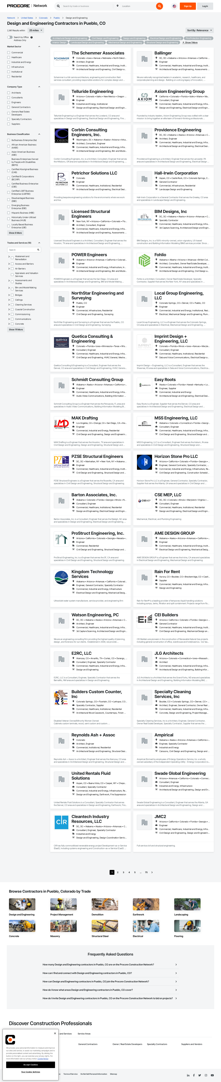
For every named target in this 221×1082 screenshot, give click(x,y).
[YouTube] (212, 1075)
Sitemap (113, 1074)
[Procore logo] (18, 6)
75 (146, 872)
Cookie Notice (42, 1059)
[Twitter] (199, 1075)
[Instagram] (206, 1075)
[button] (8, 52)
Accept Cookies (30, 1065)
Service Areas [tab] (84, 1033)
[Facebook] (194, 1075)
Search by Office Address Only (21, 38)
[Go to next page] (152, 872)
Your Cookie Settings (30, 1072)
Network (40, 5)
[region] (30, 1054)
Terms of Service (70, 1074)
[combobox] (138, 6)
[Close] (55, 1033)
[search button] (159, 6)
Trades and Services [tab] (62, 1033)
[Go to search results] (38, 250)
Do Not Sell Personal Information (94, 1074)
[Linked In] (188, 1075)
